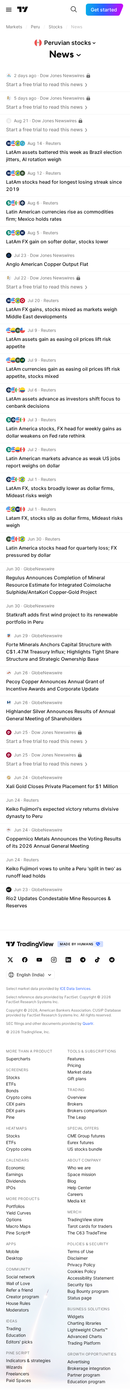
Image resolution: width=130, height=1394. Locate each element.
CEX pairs (15, 1103)
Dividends (16, 1180)
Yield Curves (18, 1212)
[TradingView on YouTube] (39, 960)
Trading (13, 1328)
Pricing (74, 1065)
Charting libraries (84, 1323)
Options (13, 1219)
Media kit (76, 1200)
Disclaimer (77, 1258)
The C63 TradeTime (87, 1232)
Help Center (79, 1187)
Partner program (83, 1374)
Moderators (17, 1309)
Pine (10, 1117)
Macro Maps (18, 1226)
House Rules (18, 1303)
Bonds (12, 1090)
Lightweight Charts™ (87, 1329)
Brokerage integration (88, 1368)
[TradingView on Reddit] (112, 960)
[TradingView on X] (10, 960)
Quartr (88, 1023)
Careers (75, 1194)
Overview (76, 1097)
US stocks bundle (84, 1149)
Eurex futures (80, 1142)
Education (16, 1335)
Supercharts (18, 1058)
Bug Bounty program (88, 1291)
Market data (79, 1071)
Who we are (79, 1167)
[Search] (74, 10)
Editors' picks (19, 1341)
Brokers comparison (87, 1110)
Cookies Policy (81, 1271)
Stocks (13, 1077)
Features (75, 1058)
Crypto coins (18, 1097)
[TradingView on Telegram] (83, 960)
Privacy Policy (81, 1264)
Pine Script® (18, 1232)
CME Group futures (86, 1135)
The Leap (76, 1117)
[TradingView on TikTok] (97, 960)
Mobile (12, 1251)
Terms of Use (80, 1251)
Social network (20, 1276)
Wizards (14, 1367)
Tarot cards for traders (89, 1226)
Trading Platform (83, 1343)
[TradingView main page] (22, 9)
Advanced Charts (84, 1336)
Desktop (14, 1258)
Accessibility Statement (90, 1277)
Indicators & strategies (28, 1360)
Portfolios (15, 1206)
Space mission (81, 1174)
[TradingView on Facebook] (25, 960)
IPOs (10, 1187)
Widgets (75, 1316)
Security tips (79, 1284)
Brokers (75, 1103)
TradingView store (85, 1219)
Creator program (22, 1296)
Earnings (14, 1174)
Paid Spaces (18, 1380)
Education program (86, 1381)
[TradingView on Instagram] (54, 960)
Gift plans (76, 1078)
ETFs (11, 1084)
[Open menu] (9, 10)
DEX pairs (15, 1110)
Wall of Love (18, 1283)
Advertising (78, 1361)
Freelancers (17, 1373)
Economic (15, 1167)
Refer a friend (19, 1290)
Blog (71, 1180)
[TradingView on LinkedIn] (68, 960)
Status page (79, 1297)
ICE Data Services (75, 988)
